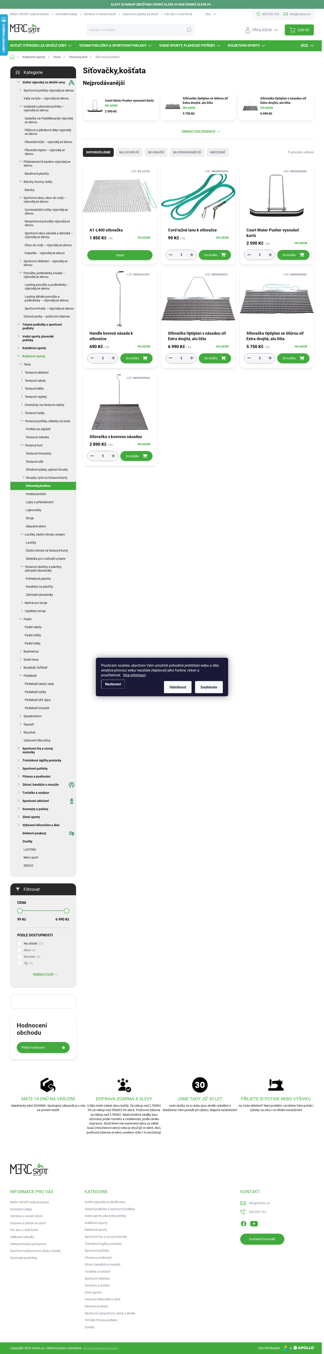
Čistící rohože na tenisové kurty (47, 550)
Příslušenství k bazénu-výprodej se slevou (47, 163)
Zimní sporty (31, 817)
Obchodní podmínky (23, 1258)
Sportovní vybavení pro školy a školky (35, 1251)
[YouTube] (254, 1223)
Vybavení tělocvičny (37, 740)
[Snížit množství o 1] (170, 254)
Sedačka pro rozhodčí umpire (45, 558)
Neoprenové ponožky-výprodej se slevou (47, 223)
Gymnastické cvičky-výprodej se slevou (46, 211)
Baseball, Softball (35, 667)
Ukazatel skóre (36, 526)
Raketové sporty (33, 356)
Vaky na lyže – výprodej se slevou (46, 98)
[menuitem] (41, 45)
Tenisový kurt (34, 445)
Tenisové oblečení (36, 372)
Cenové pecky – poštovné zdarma (47, 316)
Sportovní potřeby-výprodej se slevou (49, 90)
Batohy (30, 190)
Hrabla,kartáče (36, 494)
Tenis (27, 364)
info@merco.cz (259, 1203)
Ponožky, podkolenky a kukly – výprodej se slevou (44, 275)
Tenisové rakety (35, 380)
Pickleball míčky (35, 692)
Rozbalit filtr (43, 974)
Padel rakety (33, 627)
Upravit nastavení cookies (100, 1348)
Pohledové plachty (38, 578)
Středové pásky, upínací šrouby (47, 469)
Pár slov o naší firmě (178, 14)
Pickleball (30, 675)
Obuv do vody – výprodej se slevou (48, 245)
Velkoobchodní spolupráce (28, 1244)
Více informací (134, 675)
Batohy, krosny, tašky (38, 181)
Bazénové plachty (37, 173)
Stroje (30, 518)
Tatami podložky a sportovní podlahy (42, 326)
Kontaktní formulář (262, 1239)
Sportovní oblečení (35, 801)
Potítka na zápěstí (38, 429)
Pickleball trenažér (37, 708)
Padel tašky (33, 643)
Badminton (31, 651)
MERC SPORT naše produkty (29, 14)
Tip (28, 963)
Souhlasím (209, 687)
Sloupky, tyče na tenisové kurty (46, 477)
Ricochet (29, 732)
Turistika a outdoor (35, 792)
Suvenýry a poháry (35, 809)
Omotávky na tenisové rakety (44, 405)
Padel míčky (33, 635)
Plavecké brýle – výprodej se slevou (48, 142)
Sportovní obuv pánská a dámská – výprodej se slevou (49, 235)
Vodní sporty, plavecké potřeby (38, 338)
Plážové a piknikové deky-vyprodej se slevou (48, 132)
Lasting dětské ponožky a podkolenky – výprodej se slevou (47, 298)
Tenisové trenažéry (38, 453)
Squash (29, 724)
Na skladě (33, 943)
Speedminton (33, 716)
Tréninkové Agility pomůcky (41, 760)
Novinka (31, 957)
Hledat (188, 30)
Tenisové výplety (36, 396)
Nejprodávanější (187, 152)
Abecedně (217, 152)
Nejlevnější (129, 152)
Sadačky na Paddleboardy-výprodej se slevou (49, 120)
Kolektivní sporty (34, 348)
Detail (120, 255)
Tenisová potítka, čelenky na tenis (47, 421)
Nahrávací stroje (36, 603)
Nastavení (113, 684)
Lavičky (31, 542)
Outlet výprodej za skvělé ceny (43, 82)
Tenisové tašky (35, 413)
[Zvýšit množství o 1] (191, 254)
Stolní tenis (31, 659)
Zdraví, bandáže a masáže (40, 784)
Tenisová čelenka (37, 437)
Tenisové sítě (34, 461)
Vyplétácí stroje (35, 611)
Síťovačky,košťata (38, 486)
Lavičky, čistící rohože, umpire (45, 534)
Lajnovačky (33, 510)
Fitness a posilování (36, 776)
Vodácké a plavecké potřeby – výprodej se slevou (44, 108)
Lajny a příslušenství (40, 502)
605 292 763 (257, 1212)
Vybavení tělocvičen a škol (41, 825)
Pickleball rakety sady (39, 684)
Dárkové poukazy (34, 833)
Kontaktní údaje (66, 14)
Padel (27, 619)
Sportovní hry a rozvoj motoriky (37, 750)
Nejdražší (156, 152)
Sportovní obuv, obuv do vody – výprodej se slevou (45, 199)
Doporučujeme (98, 152)
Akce (29, 950)
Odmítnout (177, 687)
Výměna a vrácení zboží (100, 14)
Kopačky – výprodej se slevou (45, 253)
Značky (27, 841)
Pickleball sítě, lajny (38, 700)
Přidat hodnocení (33, 1047)
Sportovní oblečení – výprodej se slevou (45, 263)
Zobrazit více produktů (198, 131)
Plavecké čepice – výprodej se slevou (45, 152)
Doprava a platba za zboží (140, 14)
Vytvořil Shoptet (269, 1348)
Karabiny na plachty (39, 586)
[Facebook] (243, 1223)
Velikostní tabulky (22, 1237)
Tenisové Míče (34, 388)
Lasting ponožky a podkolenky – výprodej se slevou (47, 286)
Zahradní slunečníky (39, 594)
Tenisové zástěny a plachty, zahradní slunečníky (43, 568)
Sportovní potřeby (35, 768)
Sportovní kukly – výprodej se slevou (49, 308)
